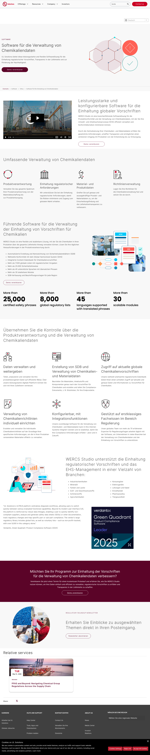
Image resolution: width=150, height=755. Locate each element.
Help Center (31, 720)
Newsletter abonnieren (78, 636)
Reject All (127, 749)
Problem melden (32, 733)
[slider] (33, 137)
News (87, 720)
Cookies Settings (115, 749)
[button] (23, 4)
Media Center (90, 725)
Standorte (58, 733)
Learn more (36, 751)
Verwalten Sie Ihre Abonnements (61, 726)
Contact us (140, 4)
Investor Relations (88, 732)
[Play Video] (5, 137)
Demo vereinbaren (15, 70)
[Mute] (61, 137)
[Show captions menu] (57, 137)
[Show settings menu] (65, 137)
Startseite (6, 89)
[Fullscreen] (69, 137)
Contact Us (59, 720)
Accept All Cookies (140, 749)
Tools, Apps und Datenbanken (32, 726)
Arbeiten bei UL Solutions (7, 721)
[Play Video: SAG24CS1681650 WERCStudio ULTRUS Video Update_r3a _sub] (37, 118)
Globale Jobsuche (8, 728)
